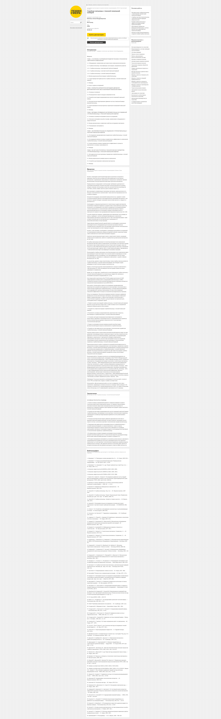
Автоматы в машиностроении (138, 59)
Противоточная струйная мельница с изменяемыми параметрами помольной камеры (140, 14)
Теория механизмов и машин (138, 88)
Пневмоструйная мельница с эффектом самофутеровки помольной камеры (138, 23)
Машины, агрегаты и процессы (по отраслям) (99, 4)
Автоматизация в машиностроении (140, 61)
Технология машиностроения (138, 63)
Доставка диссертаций (76, 27)
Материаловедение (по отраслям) (139, 47)
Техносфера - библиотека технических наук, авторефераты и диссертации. (76, 12)
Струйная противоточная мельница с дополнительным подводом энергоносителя (140, 19)
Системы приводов (136, 52)
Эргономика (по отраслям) (138, 93)
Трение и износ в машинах (138, 54)
